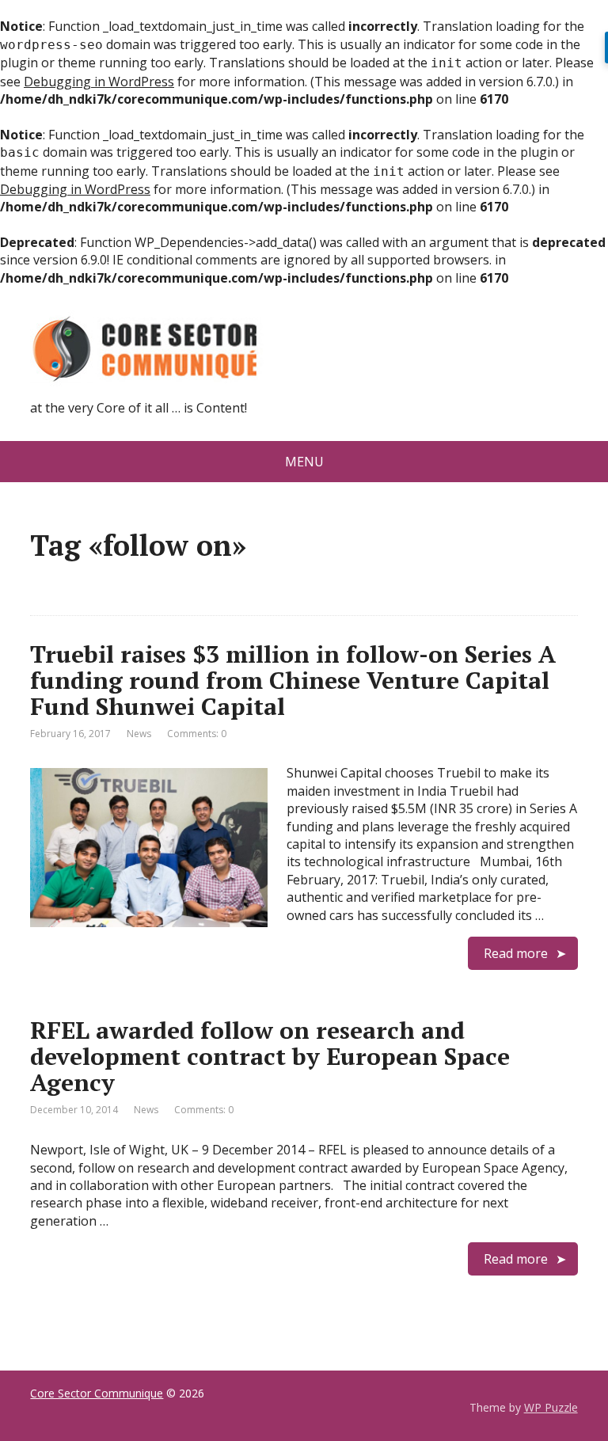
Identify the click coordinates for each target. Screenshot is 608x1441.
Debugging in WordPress (99, 81)
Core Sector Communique (96, 1393)
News (139, 733)
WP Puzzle (551, 1407)
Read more (516, 953)
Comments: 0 (196, 733)
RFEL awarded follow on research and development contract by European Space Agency (270, 1056)
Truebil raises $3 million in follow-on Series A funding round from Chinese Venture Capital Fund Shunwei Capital (293, 680)
